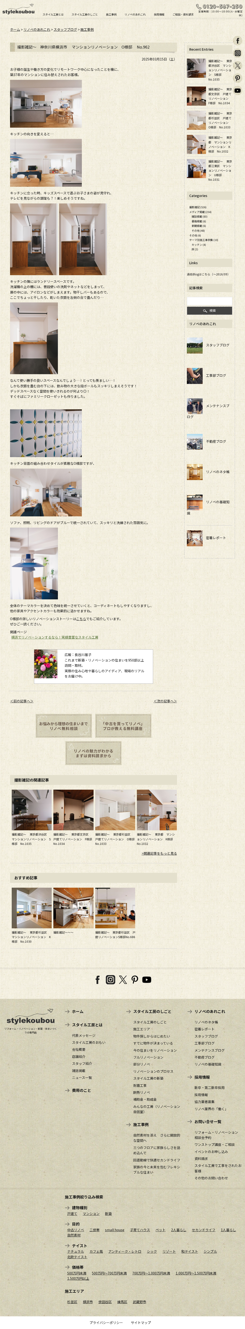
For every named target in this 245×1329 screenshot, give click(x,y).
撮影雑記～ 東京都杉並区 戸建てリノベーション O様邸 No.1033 (116, 838)
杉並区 (72, 1301)
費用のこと (81, 1090)
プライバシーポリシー (106, 1322)
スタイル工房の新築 (148, 1078)
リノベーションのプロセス (153, 1071)
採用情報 (159, 14)
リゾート (169, 1251)
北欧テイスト (77, 1256)
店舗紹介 (78, 1056)
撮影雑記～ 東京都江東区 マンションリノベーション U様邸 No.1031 (220, 170)
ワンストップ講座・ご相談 (215, 1144)
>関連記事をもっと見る (159, 853)
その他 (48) (198, 230)
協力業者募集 (205, 1101)
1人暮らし (228, 1229)
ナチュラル (75, 1251)
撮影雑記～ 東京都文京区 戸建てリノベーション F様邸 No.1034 (74, 838)
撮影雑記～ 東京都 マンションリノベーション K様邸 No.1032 (156, 838)
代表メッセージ (83, 1035)
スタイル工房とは (53, 14)
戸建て (72, 1213)
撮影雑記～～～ (63, 932)
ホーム (15, 29)
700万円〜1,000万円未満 (151, 1273)
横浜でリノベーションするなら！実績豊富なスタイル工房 (54, 637)
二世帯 (94, 1229)
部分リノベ (141, 1064)
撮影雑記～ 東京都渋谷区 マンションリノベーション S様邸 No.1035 (31, 838)
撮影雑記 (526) (197, 207)
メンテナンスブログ (210, 1050)
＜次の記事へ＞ (165, 701)
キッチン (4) (199, 244)
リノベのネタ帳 (216, 471)
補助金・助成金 (145, 1099)
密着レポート (214, 537)
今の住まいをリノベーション (155, 1050)
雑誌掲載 (78, 1070)
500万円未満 (76, 1273)
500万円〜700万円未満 (109, 1273)
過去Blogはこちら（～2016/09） (208, 274)
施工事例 (111, 14)
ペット (161, 1229)
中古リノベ (75, 1229)
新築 (108, 1213)
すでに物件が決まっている (153, 1043)
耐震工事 (140, 1085)
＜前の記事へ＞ (21, 701)
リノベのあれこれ (135, 14)
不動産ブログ (214, 441)
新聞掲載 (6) (199, 226)
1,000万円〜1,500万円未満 (196, 1273)
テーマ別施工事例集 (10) (203, 240)
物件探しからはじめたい (151, 1036)
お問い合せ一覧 (208, 1121)
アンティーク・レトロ (124, 1251)
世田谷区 (105, 1301)
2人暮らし (178, 1229)
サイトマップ (141, 1322)
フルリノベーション (148, 1057)
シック (152, 1251)
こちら (81, 618)
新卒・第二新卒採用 (210, 1087)
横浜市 (88, 1301)
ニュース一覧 (82, 1077)
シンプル (210, 1251)
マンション (91, 1213)
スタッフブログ (65, 29)
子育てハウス (140, 1229)
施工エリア (141, 1029)
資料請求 (201, 1158)
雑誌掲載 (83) (199, 216)
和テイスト (189, 1251)
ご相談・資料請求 (183, 14)
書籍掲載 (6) (199, 221)
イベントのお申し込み (211, 1151)
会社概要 (78, 1049)
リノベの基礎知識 (208, 1064)
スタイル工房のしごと (85, 14)
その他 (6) (195, 235)
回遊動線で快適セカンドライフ (156, 1160)
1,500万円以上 (78, 1278)
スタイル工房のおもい (89, 1042)
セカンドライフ (203, 1229)
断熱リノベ (141, 1092)
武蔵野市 (139, 1301)
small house (114, 1229)
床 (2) (195, 249)
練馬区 (122, 1301)
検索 (213, 310)
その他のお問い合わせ (211, 1178)
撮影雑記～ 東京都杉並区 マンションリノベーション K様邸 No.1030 (31, 936)
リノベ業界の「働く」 (211, 1108)
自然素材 (74, 1235)
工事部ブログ (214, 375)
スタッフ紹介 (82, 1063)
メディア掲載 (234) (200, 212)
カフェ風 (96, 1251)
